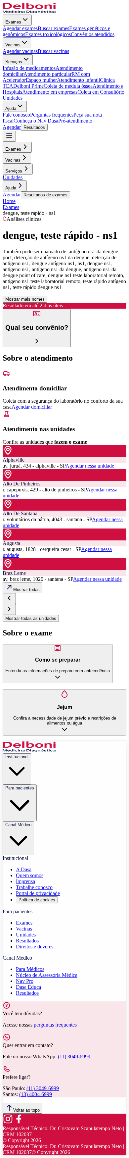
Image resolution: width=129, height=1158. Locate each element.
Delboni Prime (28, 86)
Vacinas (13, 44)
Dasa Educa (28, 987)
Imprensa (25, 881)
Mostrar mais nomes (25, 299)
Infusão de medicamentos (29, 68)
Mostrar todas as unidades (30, 618)
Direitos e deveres (34, 946)
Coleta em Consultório (100, 92)
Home (9, 201)
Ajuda (10, 108)
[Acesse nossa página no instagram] (8, 1122)
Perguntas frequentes (51, 115)
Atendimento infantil (78, 80)
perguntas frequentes (55, 1025)
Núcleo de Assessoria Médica (46, 975)
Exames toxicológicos (48, 34)
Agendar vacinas (20, 51)
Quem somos (29, 875)
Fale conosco (16, 115)
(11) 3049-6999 (74, 1056)
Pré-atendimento (75, 121)
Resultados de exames (45, 194)
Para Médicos (30, 969)
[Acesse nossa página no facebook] (18, 1122)
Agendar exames (20, 28)
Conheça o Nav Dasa (36, 121)
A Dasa (23, 869)
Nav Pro (24, 981)
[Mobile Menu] (9, 136)
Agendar (12, 127)
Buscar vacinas (53, 51)
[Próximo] (9, 609)
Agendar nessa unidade (89, 466)
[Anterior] (9, 598)
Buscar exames (53, 28)
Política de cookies (37, 899)
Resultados (34, 127)
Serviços (13, 61)
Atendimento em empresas (49, 92)
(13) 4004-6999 (35, 1094)
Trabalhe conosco (34, 887)
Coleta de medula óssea (68, 86)
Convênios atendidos (92, 34)
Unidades (12, 98)
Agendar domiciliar (32, 407)
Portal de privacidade (38, 893)
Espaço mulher (41, 80)
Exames (13, 22)
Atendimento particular (47, 74)
